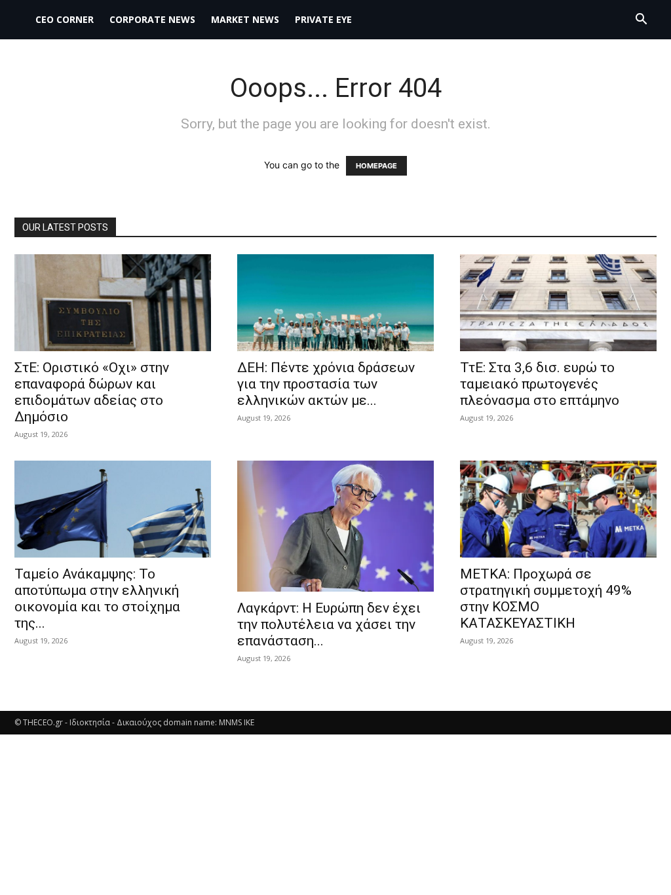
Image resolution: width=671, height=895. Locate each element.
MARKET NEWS (245, 19)
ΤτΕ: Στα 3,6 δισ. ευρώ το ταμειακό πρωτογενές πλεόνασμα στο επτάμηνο (539, 384)
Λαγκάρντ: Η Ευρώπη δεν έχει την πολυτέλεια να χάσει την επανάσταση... (329, 624)
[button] (641, 20)
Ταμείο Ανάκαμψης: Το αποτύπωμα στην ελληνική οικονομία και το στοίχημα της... (97, 598)
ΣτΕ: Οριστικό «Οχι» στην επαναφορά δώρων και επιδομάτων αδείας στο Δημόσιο (91, 392)
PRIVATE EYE (323, 19)
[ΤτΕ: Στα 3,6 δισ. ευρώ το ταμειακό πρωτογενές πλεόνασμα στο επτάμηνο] (558, 302)
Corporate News (152, 19)
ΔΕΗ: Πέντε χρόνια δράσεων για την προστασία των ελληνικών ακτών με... (326, 384)
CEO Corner (64, 19)
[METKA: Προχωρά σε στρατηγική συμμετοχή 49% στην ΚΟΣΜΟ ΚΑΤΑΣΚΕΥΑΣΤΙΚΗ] (558, 509)
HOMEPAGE (376, 165)
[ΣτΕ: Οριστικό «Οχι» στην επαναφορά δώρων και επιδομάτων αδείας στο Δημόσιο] (112, 302)
